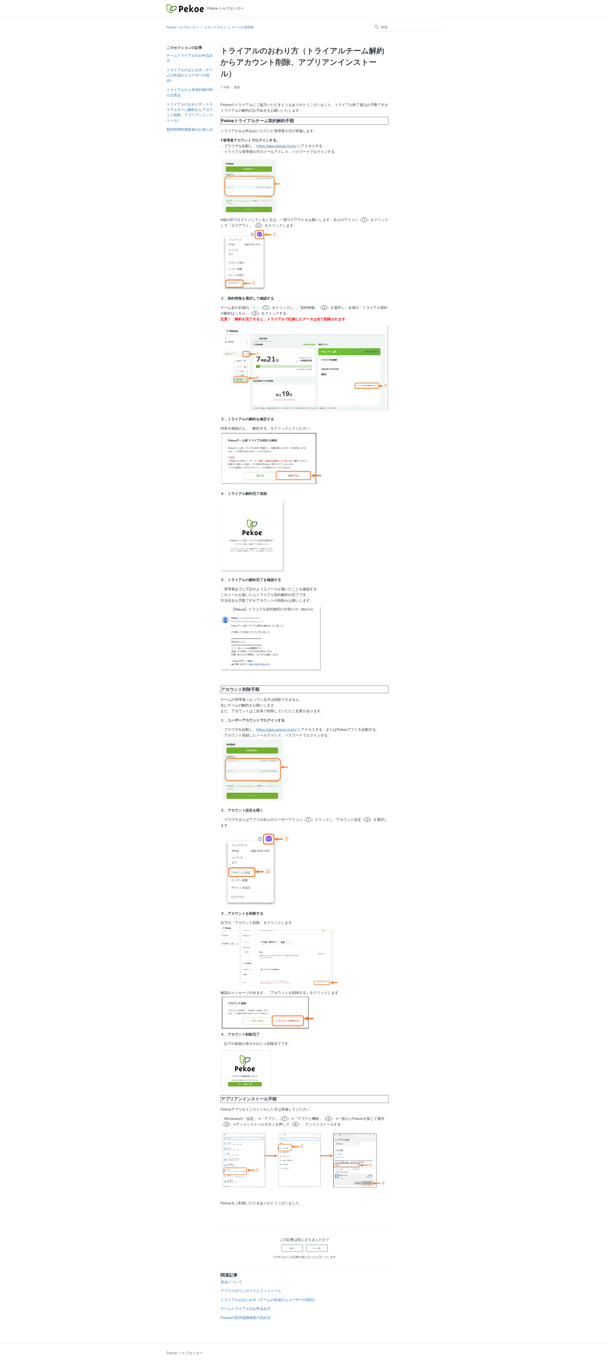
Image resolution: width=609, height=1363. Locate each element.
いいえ (317, 1248)
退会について (231, 1282)
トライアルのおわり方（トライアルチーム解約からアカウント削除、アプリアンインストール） (190, 112)
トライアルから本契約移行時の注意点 (190, 92)
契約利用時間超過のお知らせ (190, 129)
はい (292, 1248)
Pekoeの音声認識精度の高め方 (245, 1317)
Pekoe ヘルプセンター (182, 27)
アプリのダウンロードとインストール (251, 1290)
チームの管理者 (243, 27)
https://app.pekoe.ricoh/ (276, 146)
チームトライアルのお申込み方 (190, 58)
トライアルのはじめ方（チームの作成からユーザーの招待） (190, 75)
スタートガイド (215, 27)
